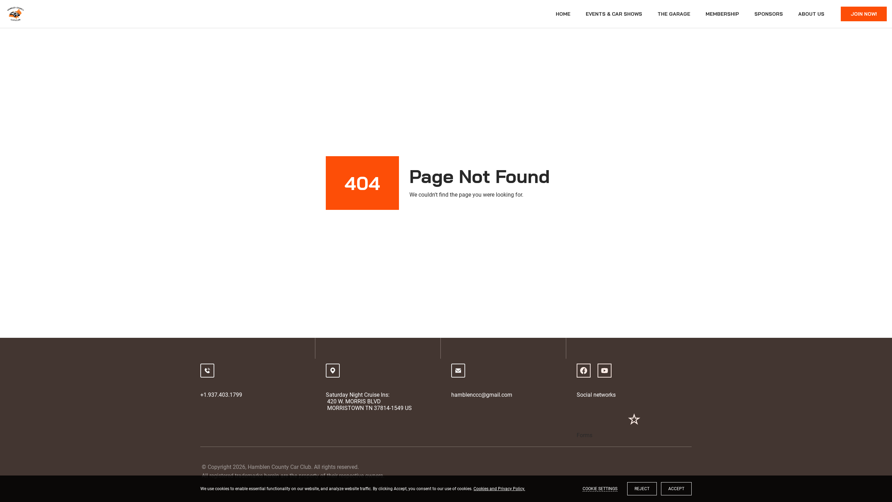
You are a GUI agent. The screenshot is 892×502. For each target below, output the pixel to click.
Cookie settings (600, 488)
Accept (676, 488)
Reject (642, 488)
